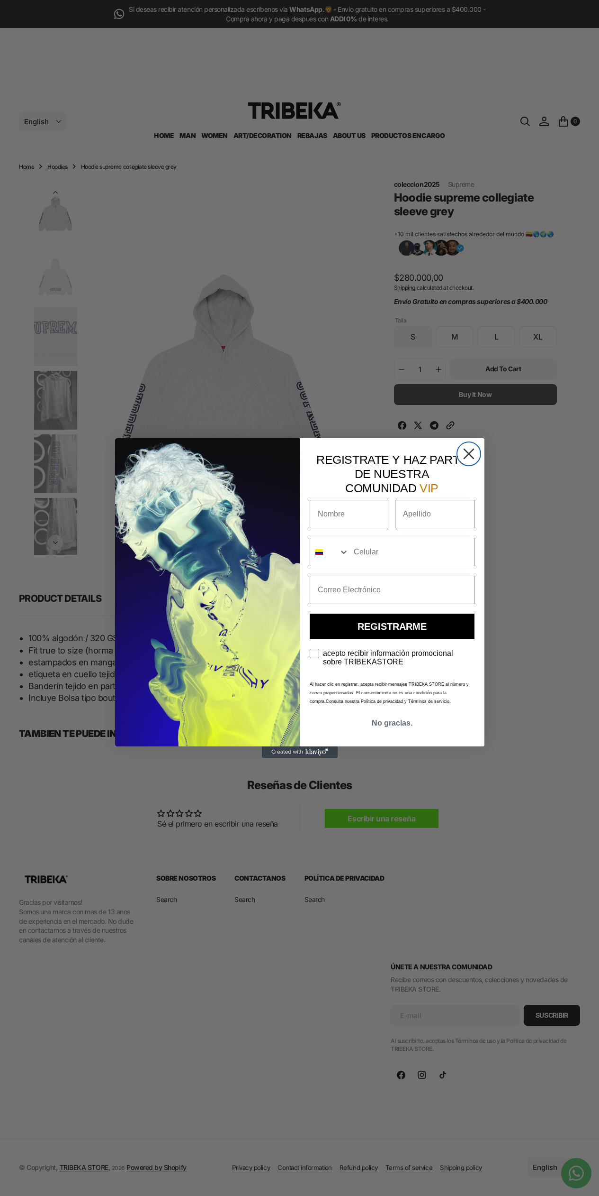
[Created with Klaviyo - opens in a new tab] (300, 752)
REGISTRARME (392, 626)
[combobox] (329, 552)
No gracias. (392, 723)
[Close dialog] (469, 454)
